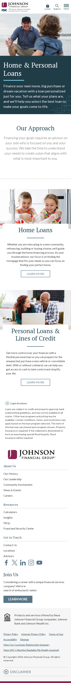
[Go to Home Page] (35, 454)
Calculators (10, 512)
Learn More (38, 273)
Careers (8, 495)
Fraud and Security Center (18, 528)
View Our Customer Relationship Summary (26, 644)
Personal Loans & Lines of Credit (35, 334)
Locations (9, 550)
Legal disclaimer (18, 403)
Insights (8, 517)
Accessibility (10, 639)
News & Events (12, 490)
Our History (10, 473)
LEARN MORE (20, 599)
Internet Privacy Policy (33, 634)
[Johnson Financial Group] (15, 4)
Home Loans (35, 230)
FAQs (6, 523)
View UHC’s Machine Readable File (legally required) (31, 650)
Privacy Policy (10, 634)
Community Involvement (17, 484)
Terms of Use (56, 634)
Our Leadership (12, 479)
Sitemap (24, 639)
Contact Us (10, 545)
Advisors (8, 556)
